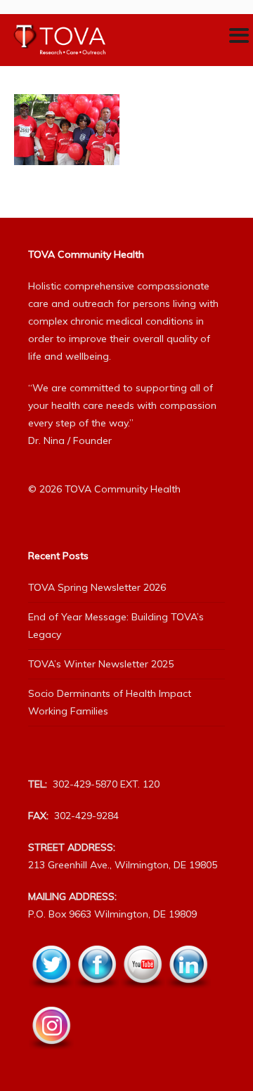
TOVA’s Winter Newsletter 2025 (101, 664)
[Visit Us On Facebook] (96, 996)
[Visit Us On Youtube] (142, 996)
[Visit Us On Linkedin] (188, 996)
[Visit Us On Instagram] (51, 1057)
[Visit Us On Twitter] (51, 996)
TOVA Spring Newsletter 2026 (97, 587)
